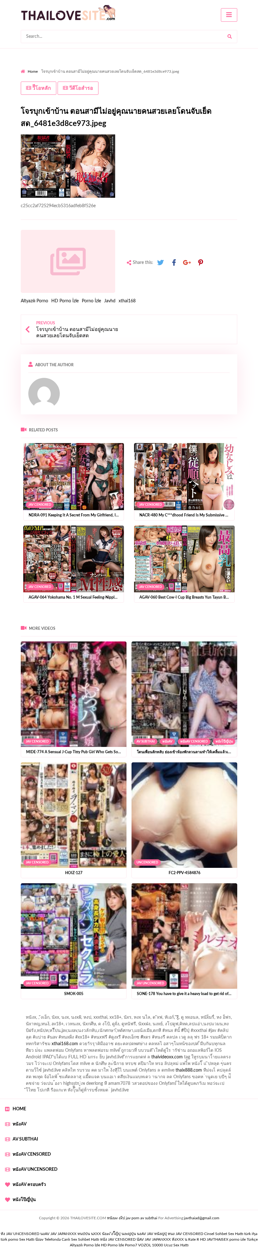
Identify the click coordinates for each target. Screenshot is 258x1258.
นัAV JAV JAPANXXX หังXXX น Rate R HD (171, 1239)
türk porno (9, 1239)
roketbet (29, 1078)
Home (33, 71)
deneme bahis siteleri (144, 1052)
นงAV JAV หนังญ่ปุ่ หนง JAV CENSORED (170, 1234)
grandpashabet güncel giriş (223, 1019)
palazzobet (53, 1039)
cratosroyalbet (144, 1072)
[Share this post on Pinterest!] (200, 262)
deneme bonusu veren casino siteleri (84, 1052)
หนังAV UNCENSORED (35, 1169)
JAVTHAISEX (217, 1239)
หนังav (167, 741)
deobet (31, 1039)
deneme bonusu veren (90, 1039)
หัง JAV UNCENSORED (20, 1234)
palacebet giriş (213, 1032)
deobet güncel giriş (136, 1032)
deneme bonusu (97, 1058)
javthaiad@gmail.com (201, 1218)
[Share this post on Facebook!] (174, 262)
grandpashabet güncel (97, 1078)
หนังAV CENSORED (194, 741)
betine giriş (168, 1025)
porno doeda (66, 1012)
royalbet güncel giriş (99, 1012)
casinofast (121, 1025)
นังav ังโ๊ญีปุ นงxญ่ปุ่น (119, 1234)
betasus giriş (32, 1072)
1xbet (241, 1065)
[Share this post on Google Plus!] (187, 262)
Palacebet (97, 1025)
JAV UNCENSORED (150, 983)
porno (26, 1012)
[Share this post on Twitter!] (160, 262)
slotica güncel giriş (188, 1012)
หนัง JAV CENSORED (118, 1239)
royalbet (124, 1039)
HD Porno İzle (65, 301)
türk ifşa (250, 1234)
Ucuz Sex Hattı (176, 1245)
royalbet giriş (244, 1032)
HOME (19, 1109)
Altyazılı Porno (34, 301)
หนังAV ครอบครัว (29, 1184)
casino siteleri (182, 1052)
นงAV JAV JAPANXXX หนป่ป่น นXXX (70, 1234)
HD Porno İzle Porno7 (119, 1245)
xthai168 (127, 301)
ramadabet (207, 1045)
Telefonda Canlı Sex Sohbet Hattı (71, 1239)
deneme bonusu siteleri (222, 1052)
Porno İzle (91, 301)
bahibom (144, 1025)
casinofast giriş (201, 1072)
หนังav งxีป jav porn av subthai (132, 1218)
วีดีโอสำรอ (80, 88)
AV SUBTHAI (146, 741)
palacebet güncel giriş (231, 1012)
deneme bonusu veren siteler (48, 1058)
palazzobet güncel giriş (42, 1019)
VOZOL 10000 (150, 1245)
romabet (229, 1072)
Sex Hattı (26, 1239)
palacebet (56, 1032)
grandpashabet (178, 1019)
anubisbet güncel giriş (138, 1019)
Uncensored (147, 862)
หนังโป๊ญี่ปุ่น (224, 741)
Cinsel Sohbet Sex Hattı (223, 1234)
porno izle (43, 1012)
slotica (236, 1039)
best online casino (116, 1065)
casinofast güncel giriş (144, 1012)
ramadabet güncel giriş (90, 1019)
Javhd (109, 301)
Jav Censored (39, 504)
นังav (39, 1239)
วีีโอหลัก (41, 88)
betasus (56, 1072)
